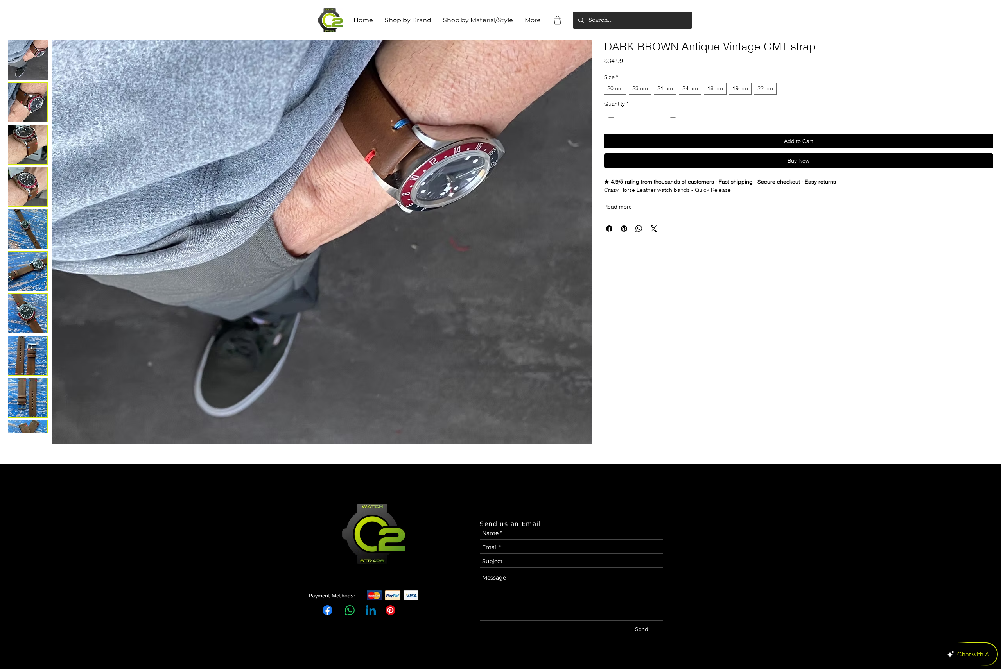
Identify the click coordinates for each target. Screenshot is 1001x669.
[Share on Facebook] (609, 228)
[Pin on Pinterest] (624, 228)
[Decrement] (610, 117)
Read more (618, 206)
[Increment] (673, 117)
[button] (557, 20)
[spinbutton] (642, 117)
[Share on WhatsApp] (639, 228)
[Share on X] (653, 228)
